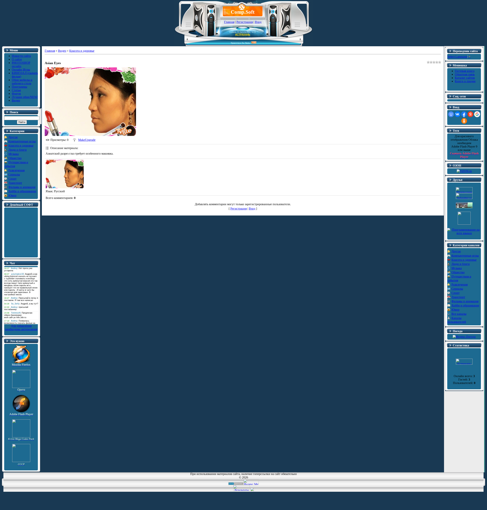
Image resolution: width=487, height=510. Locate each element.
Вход (258, 22)
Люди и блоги (17, 149)
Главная (229, 22)
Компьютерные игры (22, 141)
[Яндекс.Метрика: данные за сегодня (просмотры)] (251, 482)
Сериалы (14, 174)
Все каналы (458, 313)
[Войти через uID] (451, 114)
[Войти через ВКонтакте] (457, 114)
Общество (14, 158)
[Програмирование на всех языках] (464, 233)
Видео (62, 50)
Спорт (12, 178)
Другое (13, 137)
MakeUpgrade (86, 139)
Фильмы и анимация (21, 187)
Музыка (13, 154)
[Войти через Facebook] (464, 114)
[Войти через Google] (477, 114)
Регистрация (244, 22)
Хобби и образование (22, 191)
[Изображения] (65, 174)
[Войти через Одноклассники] (464, 121)
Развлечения (16, 170)
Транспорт (15, 182)
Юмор (12, 195)
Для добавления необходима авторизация (21, 327)
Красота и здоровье (20, 145)
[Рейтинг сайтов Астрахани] (252, 490)
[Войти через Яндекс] (470, 114)
